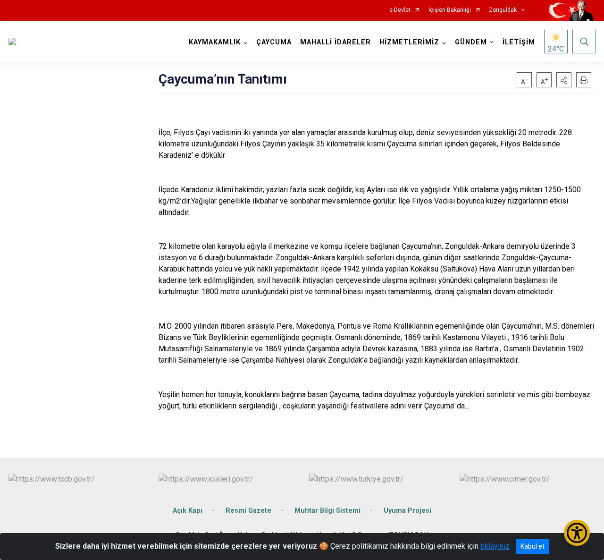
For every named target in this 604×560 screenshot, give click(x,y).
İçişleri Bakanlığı (449, 10)
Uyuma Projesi (407, 511)
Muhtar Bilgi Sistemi (327, 511)
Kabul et (532, 546)
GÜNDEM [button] (471, 42)
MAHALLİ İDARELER (335, 42)
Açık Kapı (187, 511)
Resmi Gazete (248, 511)
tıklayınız (495, 546)
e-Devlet (400, 10)
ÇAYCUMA (274, 42)
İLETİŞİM (519, 42)
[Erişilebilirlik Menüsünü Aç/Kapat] (577, 533)
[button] (563, 79)
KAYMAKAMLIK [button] (215, 42)
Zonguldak (503, 10)
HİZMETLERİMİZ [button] (409, 42)
